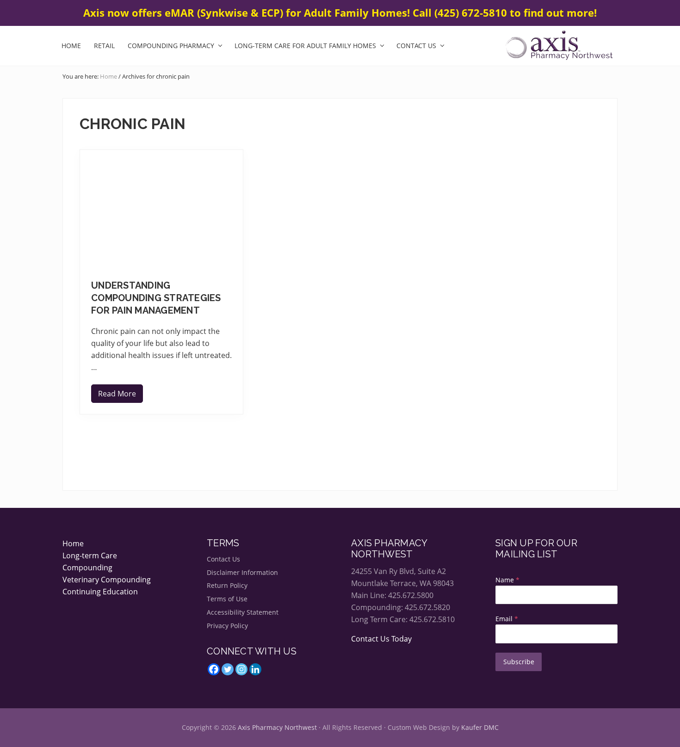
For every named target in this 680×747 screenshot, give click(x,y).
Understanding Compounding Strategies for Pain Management (156, 298)
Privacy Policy (227, 625)
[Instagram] (241, 669)
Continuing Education (100, 591)
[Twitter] (228, 669)
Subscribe (518, 661)
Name (507, 579)
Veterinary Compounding (106, 579)
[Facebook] (214, 669)
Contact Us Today (381, 639)
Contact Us (223, 559)
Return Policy (227, 585)
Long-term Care (89, 555)
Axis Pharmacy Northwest (277, 727)
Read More (117, 396)
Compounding (87, 567)
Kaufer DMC (480, 727)
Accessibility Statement (242, 612)
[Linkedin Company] (255, 669)
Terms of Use (227, 598)
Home (73, 543)
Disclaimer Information (242, 572)
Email (506, 618)
